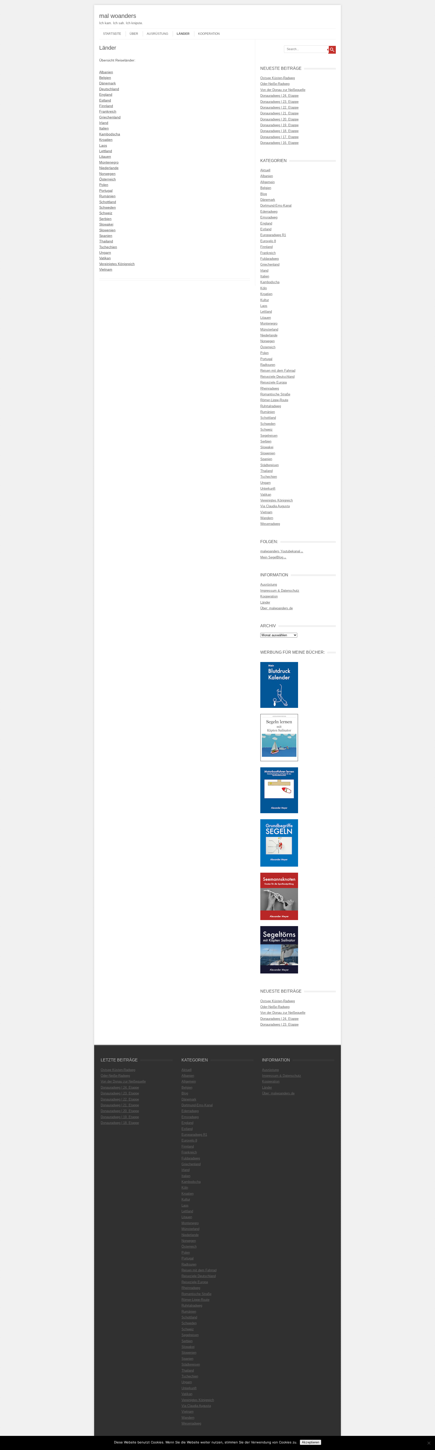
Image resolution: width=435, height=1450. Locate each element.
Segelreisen (268, 435)
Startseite (112, 34)
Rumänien (107, 196)
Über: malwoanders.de (276, 608)
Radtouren (267, 365)
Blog (263, 194)
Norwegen (107, 174)
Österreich (107, 179)
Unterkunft (267, 488)
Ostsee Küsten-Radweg (277, 78)
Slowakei (106, 224)
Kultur (264, 300)
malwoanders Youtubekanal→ (281, 551)
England (105, 94)
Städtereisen (269, 465)
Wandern (266, 518)
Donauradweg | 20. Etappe (279, 119)
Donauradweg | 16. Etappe (279, 143)
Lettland (105, 151)
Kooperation (209, 34)
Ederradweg (268, 211)
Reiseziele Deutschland (277, 377)
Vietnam (105, 269)
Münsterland (269, 329)
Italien (104, 128)
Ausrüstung (157, 34)
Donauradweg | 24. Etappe (279, 96)
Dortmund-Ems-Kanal (276, 205)
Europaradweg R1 (273, 235)
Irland (103, 123)
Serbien (105, 219)
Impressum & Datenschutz (279, 590)
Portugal (106, 190)
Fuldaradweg (269, 259)
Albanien (106, 72)
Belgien (105, 78)
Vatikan (105, 258)
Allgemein (267, 182)
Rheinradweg (269, 388)
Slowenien (107, 230)
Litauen (105, 156)
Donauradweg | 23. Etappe (279, 102)
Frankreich (107, 111)
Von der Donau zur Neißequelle (282, 90)
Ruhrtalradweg (270, 406)
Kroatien (106, 140)
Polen (103, 185)
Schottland (107, 202)
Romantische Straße (275, 394)
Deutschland (109, 89)
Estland (105, 100)
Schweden (107, 207)
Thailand (106, 241)
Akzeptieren (310, 1442)
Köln (263, 288)
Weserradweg (270, 524)
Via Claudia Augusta (275, 506)
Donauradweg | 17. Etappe (279, 137)
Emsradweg (268, 217)
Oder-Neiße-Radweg (274, 84)
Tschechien (108, 247)
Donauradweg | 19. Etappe (279, 125)
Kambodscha (109, 134)
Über (134, 34)
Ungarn (105, 252)
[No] (428, 1442)
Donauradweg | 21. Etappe (279, 113)
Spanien (105, 236)
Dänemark (107, 83)
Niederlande (109, 168)
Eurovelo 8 (268, 241)
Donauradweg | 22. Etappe (279, 107)
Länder (183, 34)
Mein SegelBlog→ (273, 557)
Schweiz (105, 213)
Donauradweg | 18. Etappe (279, 131)
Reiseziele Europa (273, 382)
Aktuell (265, 170)
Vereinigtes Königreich (117, 264)
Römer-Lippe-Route (274, 400)
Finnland (106, 106)
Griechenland (110, 117)
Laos (103, 145)
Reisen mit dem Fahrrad (277, 370)
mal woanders (117, 15)
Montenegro (109, 162)
